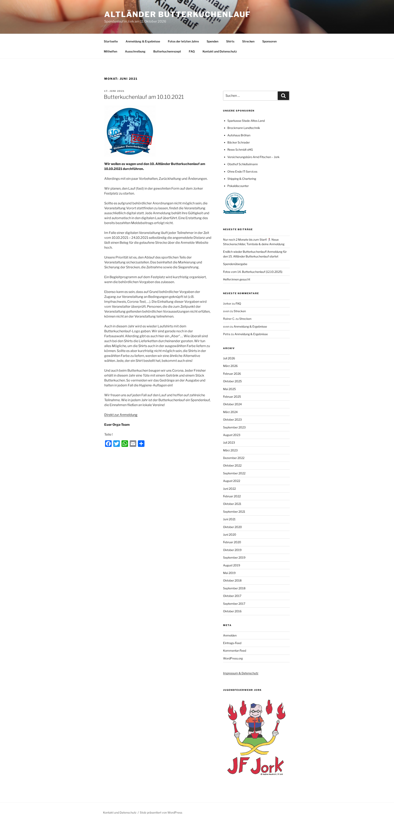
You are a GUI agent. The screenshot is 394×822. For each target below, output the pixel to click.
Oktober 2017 (232, 596)
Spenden (212, 41)
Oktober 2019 (232, 550)
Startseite (111, 41)
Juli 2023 (229, 442)
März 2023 (230, 450)
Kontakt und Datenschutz (220, 51)
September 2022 (234, 473)
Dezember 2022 (233, 458)
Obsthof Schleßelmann (242, 164)
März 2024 (230, 412)
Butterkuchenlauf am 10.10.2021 (144, 97)
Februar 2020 (232, 542)
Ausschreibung (135, 51)
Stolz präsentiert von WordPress (161, 812)
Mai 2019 (229, 573)
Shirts (230, 41)
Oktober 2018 (232, 580)
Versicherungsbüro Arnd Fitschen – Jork (253, 157)
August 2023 (231, 435)
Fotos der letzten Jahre (183, 41)
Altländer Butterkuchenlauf (177, 14)
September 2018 (234, 588)
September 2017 (234, 603)
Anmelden (230, 635)
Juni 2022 (229, 488)
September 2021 (234, 511)
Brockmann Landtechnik (243, 128)
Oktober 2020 (232, 527)
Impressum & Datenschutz (240, 673)
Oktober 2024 (232, 404)
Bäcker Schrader (238, 142)
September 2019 (234, 557)
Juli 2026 (229, 358)
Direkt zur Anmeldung (120, 415)
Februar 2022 (232, 496)
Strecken (248, 41)
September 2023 (234, 427)
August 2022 (231, 481)
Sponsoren (269, 41)
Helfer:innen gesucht (236, 279)
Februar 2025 (232, 396)
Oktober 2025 (232, 381)
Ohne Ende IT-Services (242, 171)
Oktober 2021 (232, 503)
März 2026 (230, 366)
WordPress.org (233, 658)
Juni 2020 (229, 534)
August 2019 (231, 565)
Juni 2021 (229, 519)
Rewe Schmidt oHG (240, 149)
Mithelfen (110, 51)
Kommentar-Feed (234, 650)
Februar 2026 (232, 373)
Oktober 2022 (232, 465)
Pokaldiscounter (238, 186)
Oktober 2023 (232, 419)
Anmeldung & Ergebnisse (143, 41)
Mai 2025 (229, 389)
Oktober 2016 (232, 611)
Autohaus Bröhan (238, 135)
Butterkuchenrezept (167, 51)
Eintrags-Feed (232, 643)
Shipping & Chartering (241, 178)
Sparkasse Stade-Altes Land (246, 120)
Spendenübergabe (235, 264)
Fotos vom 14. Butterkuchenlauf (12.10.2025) (252, 271)
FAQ (192, 51)
